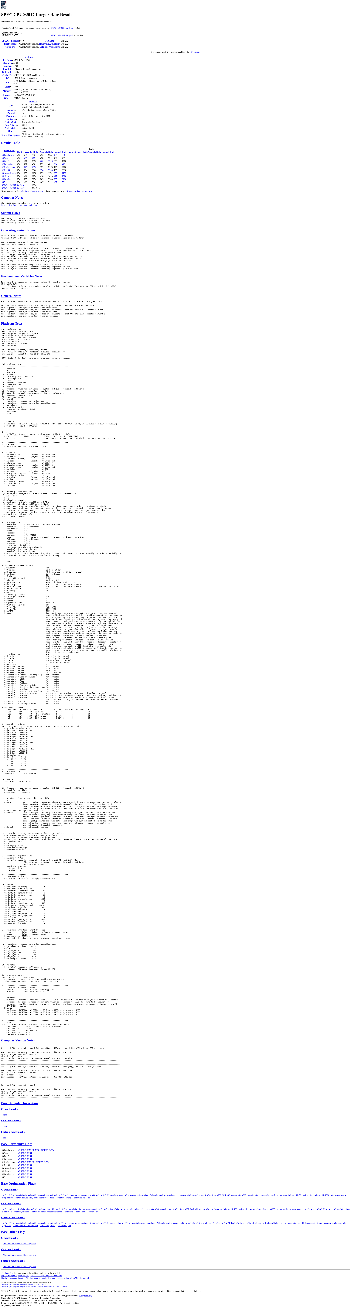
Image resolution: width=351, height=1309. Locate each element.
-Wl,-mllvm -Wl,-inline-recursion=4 (107, 1223)
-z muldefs (181, 1195)
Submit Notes (10, 213)
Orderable (7, 72)
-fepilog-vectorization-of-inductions (267, 1223)
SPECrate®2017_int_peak (61, 35)
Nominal (7, 66)
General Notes (11, 296)
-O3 (189, 1195)
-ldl (88, 1198)
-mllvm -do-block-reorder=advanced (46, 1212)
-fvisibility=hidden (21, 1212)
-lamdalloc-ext (79, 1198)
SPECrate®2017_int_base (61, 28)
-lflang (68, 1198)
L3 (7, 82)
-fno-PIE (242, 1195)
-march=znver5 (199, 1195)
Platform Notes (11, 323)
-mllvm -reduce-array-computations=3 (31, 1198)
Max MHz (7, 63)
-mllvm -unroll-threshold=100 (224, 1209)
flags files (9, 1273)
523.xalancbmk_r (9, 167)
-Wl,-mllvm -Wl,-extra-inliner (162, 1195)
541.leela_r (6, 176)
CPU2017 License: (10, 41)
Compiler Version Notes (18, 1040)
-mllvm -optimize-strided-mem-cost (300, 1223)
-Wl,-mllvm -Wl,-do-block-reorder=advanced (123, 1209)
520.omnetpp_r (8, 164)
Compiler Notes (12, 197)
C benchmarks (9, 1109)
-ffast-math (232, 1195)
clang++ (6, 1126)
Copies (20, 152)
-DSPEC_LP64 (47, 1150)
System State (11, 122)
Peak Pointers (11, 128)
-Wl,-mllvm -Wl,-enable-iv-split (170, 1223)
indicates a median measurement (78, 191)
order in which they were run (32, 191)
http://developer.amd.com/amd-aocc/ (19, 205)
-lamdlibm (59, 1198)
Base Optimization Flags (18, 1183)
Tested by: (10, 47)
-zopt (51, 1198)
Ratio (35, 152)
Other (7, 86)
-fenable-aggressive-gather (136, 1195)
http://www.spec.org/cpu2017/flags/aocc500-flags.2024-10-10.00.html (31, 1275)
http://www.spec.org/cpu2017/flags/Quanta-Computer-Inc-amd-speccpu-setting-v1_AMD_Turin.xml (34, 1286)
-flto (257, 1195)
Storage (6, 95)
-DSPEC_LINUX (26, 1162)
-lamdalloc (62, 1225)
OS (10, 106)
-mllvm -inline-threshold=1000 (316, 1195)
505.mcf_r (6, 161)
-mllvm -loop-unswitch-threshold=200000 (257, 1209)
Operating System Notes (18, 230)
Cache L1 (6, 75)
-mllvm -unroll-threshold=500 (25, 1225)
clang (5, 1115)
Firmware (11, 116)
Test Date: (50, 41)
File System (11, 119)
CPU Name (7, 60)
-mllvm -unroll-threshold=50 (289, 1195)
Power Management (11, 135)
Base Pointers (11, 125)
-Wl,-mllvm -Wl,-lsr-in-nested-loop (140, 1223)
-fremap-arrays (337, 1195)
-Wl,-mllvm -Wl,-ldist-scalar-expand (108, 1195)
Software (33, 101)
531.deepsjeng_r (9, 173)
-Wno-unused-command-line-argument (19, 1243)
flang (5, 1137)
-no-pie (251, 1195)
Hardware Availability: (49, 44)
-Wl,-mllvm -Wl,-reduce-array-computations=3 (70, 1195)
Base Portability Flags (16, 1144)
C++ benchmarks (11, 1120)
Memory (7, 91)
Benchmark (9, 150)
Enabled (7, 69)
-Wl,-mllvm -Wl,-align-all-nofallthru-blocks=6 (29, 1195)
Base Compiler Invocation (19, 1103)
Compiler (11, 110)
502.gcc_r (6, 158)
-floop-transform (324, 1223)
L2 (7, 78)
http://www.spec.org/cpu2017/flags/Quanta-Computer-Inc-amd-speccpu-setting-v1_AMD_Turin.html (45, 1278)
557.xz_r (5, 182)
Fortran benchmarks (13, 1131)
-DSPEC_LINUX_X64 (28, 1150)
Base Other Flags (13, 1232)
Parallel (11, 113)
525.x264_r (7, 170)
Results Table (10, 143)
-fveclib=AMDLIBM (216, 1195)
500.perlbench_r (9, 155)
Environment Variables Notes (22, 276)
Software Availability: (50, 47)
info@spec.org (85, 1295)
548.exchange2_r (9, 179)
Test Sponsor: (10, 44)
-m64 (5, 1195)
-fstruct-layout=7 (268, 1195)
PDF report (194, 52)
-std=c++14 (14, 1209)
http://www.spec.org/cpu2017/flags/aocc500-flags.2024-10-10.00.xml (23, 1284)
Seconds (28, 152)
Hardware (28, 57)
